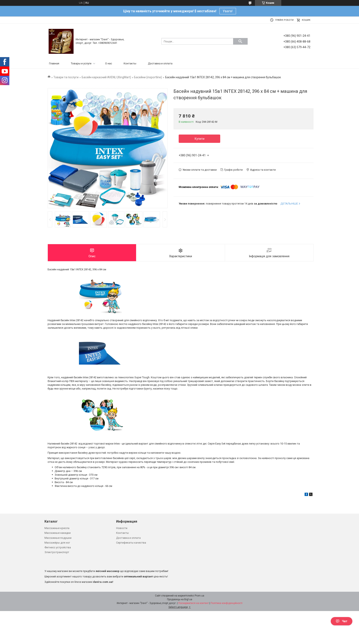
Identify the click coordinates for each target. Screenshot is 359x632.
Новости (121, 528)
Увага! (228, 11)
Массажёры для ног (57, 542)
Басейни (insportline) (148, 77)
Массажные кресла (56, 528)
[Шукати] (240, 41)
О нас (108, 63)
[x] (310, 495)
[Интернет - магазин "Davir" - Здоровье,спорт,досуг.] (61, 41)
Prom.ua (199, 595)
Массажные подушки (57, 537)
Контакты (130, 63)
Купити (199, 138)
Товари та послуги (66, 77)
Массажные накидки (57, 532)
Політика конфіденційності (226, 603)
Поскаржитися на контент (193, 603)
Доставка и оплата (160, 63)
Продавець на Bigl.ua (179, 599)
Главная (54, 63)
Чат (344, 621)
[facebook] (306, 495)
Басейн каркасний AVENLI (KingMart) (106, 77)
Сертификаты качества (131, 542)
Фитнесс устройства (57, 547)
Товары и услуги (81, 63)
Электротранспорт (56, 552)
